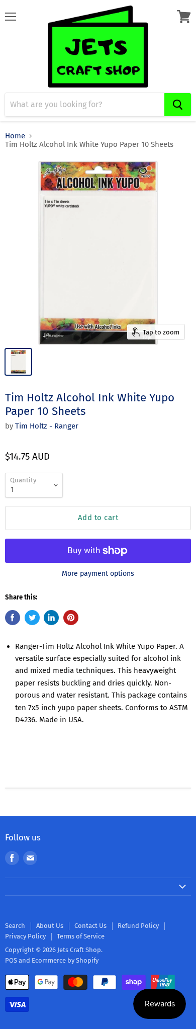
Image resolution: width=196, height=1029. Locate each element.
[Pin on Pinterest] (70, 617)
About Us (49, 925)
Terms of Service (81, 936)
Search (15, 925)
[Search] (177, 104)
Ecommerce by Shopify (65, 960)
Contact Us (90, 925)
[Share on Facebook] (12, 617)
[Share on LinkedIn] (51, 617)
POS (11, 960)
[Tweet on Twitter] (32, 617)
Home (15, 136)
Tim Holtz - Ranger (46, 426)
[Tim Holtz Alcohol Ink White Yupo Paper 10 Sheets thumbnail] (18, 362)
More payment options (98, 574)
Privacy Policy (25, 936)
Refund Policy (138, 925)
